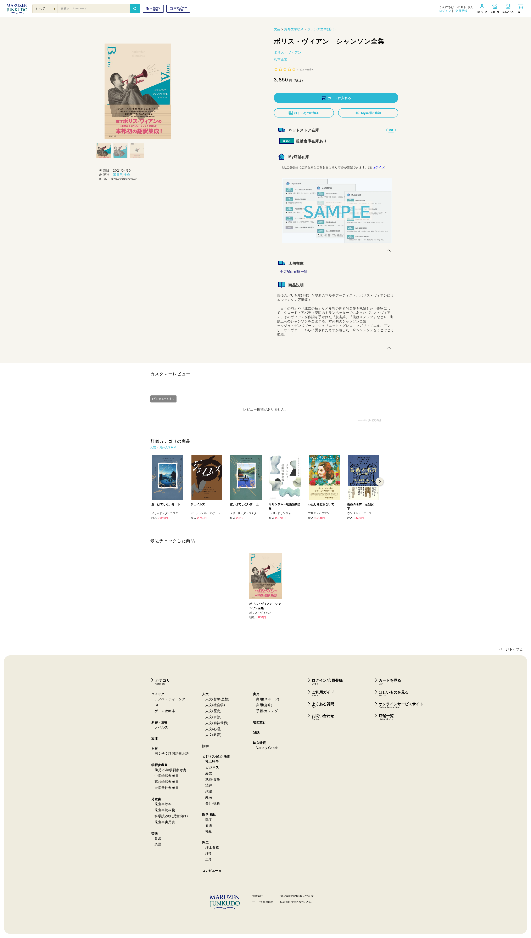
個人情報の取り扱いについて (297, 896)
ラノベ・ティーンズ (170, 699)
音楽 (158, 838)
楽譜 (158, 844)
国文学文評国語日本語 (172, 753)
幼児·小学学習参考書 (170, 769)
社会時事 (212, 761)
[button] (178, 9)
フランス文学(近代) (321, 29)
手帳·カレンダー (268, 710)
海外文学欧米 (294, 29)
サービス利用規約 (262, 902)
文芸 (277, 29)
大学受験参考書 (167, 787)
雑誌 (256, 732)
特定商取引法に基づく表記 (295, 902)
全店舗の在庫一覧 (293, 271)
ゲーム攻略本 (165, 710)
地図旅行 (259, 722)
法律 (208, 785)
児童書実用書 (165, 821)
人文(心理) (213, 728)
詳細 (391, 130)
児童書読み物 (165, 809)
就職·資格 (212, 779)
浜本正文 (280, 59)
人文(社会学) (215, 704)
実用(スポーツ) (267, 699)
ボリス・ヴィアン (287, 52)
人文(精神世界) (216, 722)
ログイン (445, 10)
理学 (208, 853)
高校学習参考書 (167, 781)
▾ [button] (55, 8)
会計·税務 (212, 803)
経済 (208, 797)
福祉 (208, 831)
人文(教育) (213, 734)
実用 (256, 694)
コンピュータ (212, 870)
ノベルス (161, 727)
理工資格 (212, 847)
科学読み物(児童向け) (171, 815)
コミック (157, 694)
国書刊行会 (121, 174)
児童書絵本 (163, 803)
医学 (208, 819)
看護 (208, 825)
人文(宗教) (213, 716)
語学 (205, 746)
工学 (208, 859)
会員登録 (461, 10)
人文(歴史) (213, 710)
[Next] (379, 481)
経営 (208, 773)
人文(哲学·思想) (217, 699)
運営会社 (257, 896)
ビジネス (212, 767)
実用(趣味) (264, 704)
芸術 (154, 833)
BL (157, 704)
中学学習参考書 (167, 775)
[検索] (135, 8)
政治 (208, 791)
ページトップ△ (511, 649)
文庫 (154, 738)
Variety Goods (267, 747)
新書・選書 (159, 722)
